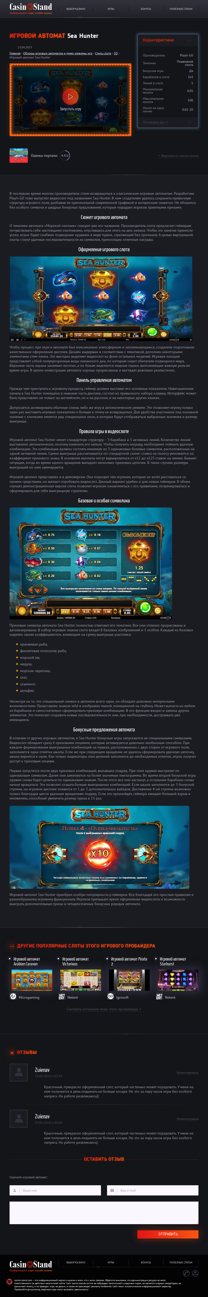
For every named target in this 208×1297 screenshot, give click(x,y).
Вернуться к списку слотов (178, 156)
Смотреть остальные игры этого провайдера (104, 1009)
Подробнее (31, 977)
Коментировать (187, 1072)
